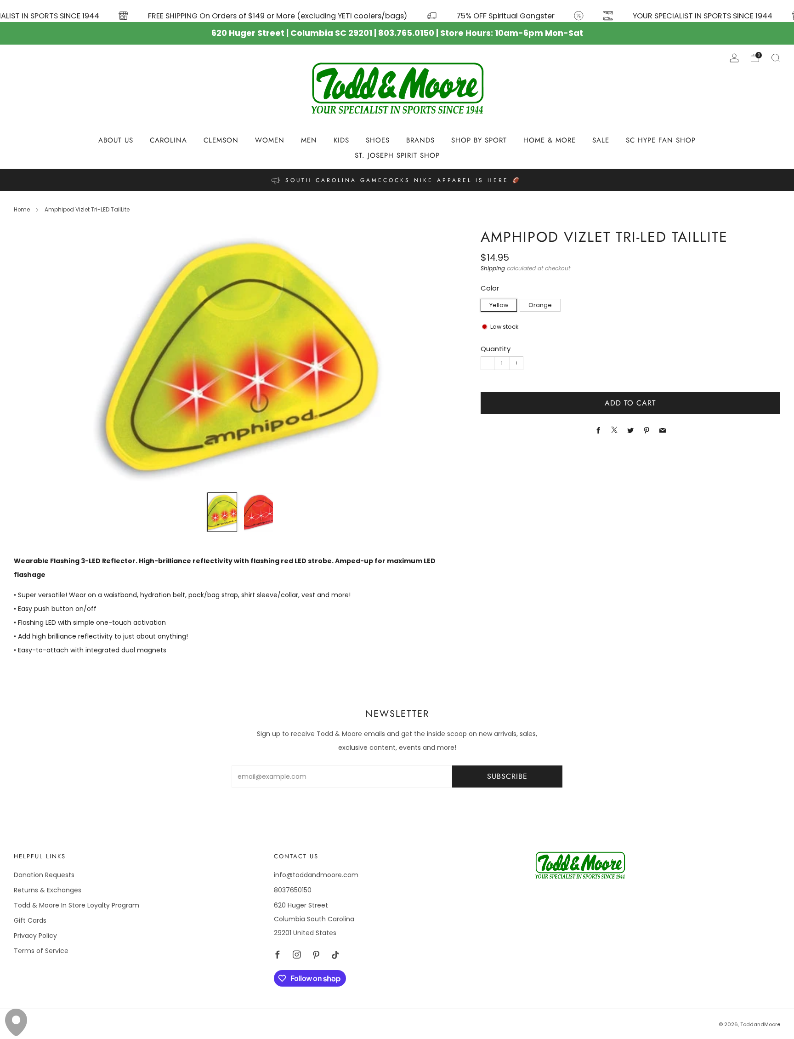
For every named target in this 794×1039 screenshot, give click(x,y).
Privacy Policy (35, 935)
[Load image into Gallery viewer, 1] (222, 512)
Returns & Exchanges (47, 890)
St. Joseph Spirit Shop (397, 155)
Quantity (495, 349)
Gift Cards (30, 920)
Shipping (493, 268)
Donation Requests (44, 874)
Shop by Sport (479, 140)
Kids (341, 140)
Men (309, 140)
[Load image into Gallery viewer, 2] (258, 512)
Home (22, 209)
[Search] (775, 58)
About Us (115, 140)
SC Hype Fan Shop (661, 140)
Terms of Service (41, 950)
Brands (420, 140)
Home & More (549, 140)
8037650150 (293, 890)
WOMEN (269, 140)
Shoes (378, 140)
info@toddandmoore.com (316, 874)
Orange (540, 305)
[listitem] (397, 180)
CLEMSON (221, 140)
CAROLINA (168, 140)
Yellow (498, 305)
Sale (600, 140)
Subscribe (507, 776)
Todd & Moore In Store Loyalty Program (76, 905)
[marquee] (397, 11)
